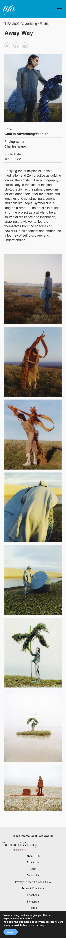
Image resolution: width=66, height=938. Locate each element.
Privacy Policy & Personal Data (33, 882)
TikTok (33, 908)
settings (40, 925)
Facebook (33, 895)
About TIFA (33, 856)
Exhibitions (33, 862)
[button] (7, 45)
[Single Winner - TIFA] (8, 9)
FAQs (33, 869)
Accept (10, 932)
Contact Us (33, 875)
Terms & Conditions (33, 888)
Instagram (33, 901)
